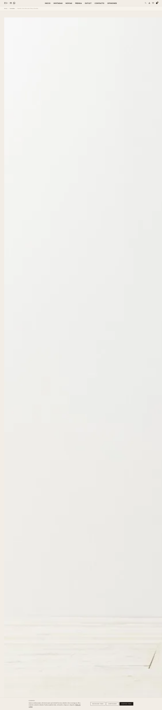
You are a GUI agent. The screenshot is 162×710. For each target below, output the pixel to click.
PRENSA (78, 3)
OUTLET (88, 3)
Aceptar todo (126, 704)
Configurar (112, 704)
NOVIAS (69, 3)
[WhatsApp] (14, 3)
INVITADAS (58, 3)
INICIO (48, 3)
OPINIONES (112, 3)
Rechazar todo (97, 704)
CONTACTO (99, 3)
